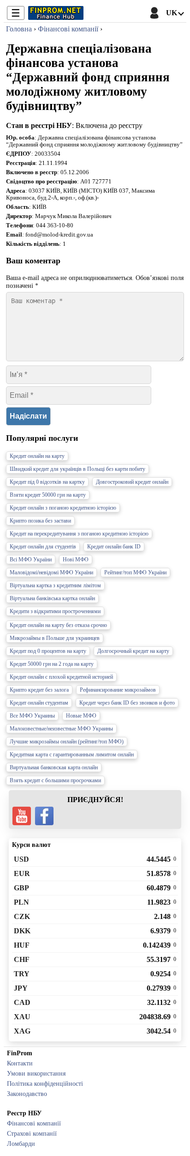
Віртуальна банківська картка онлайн (52, 598)
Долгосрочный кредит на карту (133, 651)
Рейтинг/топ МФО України (135, 572)
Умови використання (36, 1073)
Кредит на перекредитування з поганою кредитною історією (79, 533)
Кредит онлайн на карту (37, 456)
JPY (21, 988)
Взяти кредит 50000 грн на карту (48, 495)
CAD (22, 1002)
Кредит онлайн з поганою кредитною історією (63, 508)
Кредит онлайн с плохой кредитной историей (61, 677)
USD (21, 859)
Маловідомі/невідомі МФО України (51, 572)
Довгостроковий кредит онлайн (132, 482)
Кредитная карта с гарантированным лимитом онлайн (72, 754)
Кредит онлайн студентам (39, 703)
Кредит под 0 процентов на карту (48, 651)
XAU (22, 1017)
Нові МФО (76, 559)
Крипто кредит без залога (39, 690)
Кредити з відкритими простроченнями (55, 611)
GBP (21, 888)
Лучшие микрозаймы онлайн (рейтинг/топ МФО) (67, 741)
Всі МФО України (31, 559)
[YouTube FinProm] (21, 816)
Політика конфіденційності (45, 1083)
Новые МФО (81, 715)
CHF (22, 959)
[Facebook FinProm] (44, 816)
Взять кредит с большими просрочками (55, 780)
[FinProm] (55, 13)
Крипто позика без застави (40, 520)
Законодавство (27, 1093)
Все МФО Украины (32, 715)
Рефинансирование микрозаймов (118, 690)
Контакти (20, 1063)
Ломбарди (21, 1143)
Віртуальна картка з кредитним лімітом (55, 585)
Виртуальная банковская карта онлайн (54, 767)
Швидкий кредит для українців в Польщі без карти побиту (77, 469)
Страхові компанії (32, 1133)
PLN (21, 902)
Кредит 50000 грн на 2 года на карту (52, 664)
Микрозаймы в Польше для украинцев (55, 638)
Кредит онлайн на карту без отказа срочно (58, 625)
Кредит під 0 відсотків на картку (47, 482)
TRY (22, 974)
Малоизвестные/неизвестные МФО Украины (61, 728)
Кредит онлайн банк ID (114, 546)
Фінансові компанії (34, 1123)
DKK (22, 931)
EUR (22, 873)
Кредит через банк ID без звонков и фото (127, 703)
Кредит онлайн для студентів (43, 546)
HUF (22, 945)
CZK (22, 916)
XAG (22, 1031)
